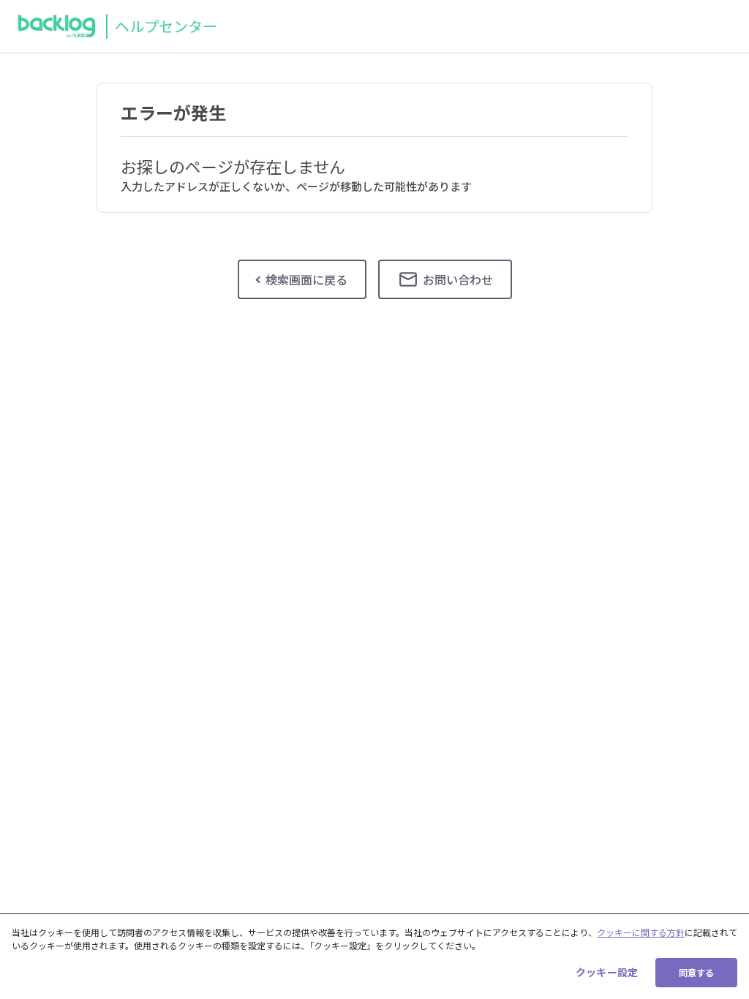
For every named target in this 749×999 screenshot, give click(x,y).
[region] (374, 956)
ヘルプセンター (166, 26)
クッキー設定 (607, 972)
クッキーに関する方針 (641, 932)
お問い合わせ (458, 279)
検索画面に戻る (306, 279)
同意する (696, 972)
